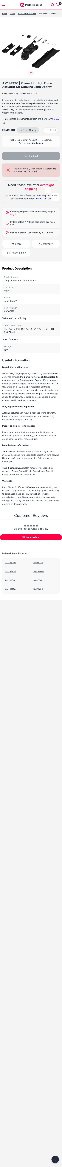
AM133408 (10, 571)
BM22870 (10, 580)
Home (4, 13)
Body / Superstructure (27, 13)
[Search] (52, 5)
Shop (12, 13)
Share (18, 243)
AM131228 (10, 589)
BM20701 (38, 580)
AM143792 (10, 562)
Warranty (48, 243)
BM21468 (38, 589)
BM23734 (38, 562)
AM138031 (38, 571)
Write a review (31, 537)
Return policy (18, 252)
